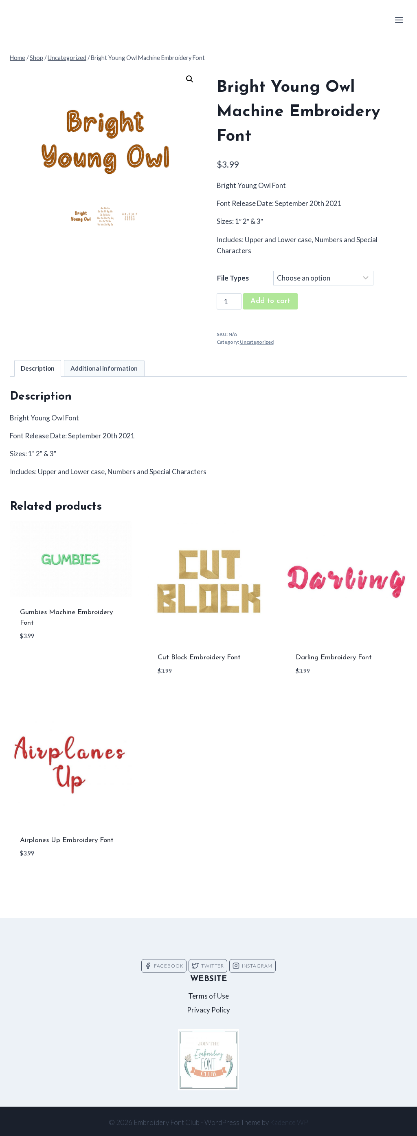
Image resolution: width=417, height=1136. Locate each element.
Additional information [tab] (104, 368)
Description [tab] (38, 368)
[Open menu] (399, 20)
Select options (47, 660)
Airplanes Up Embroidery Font (67, 840)
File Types (233, 278)
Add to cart (270, 301)
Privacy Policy (208, 1010)
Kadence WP (289, 1122)
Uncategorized (257, 342)
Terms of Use (208, 996)
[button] (189, 79)
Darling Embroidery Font (334, 657)
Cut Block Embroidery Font (199, 657)
